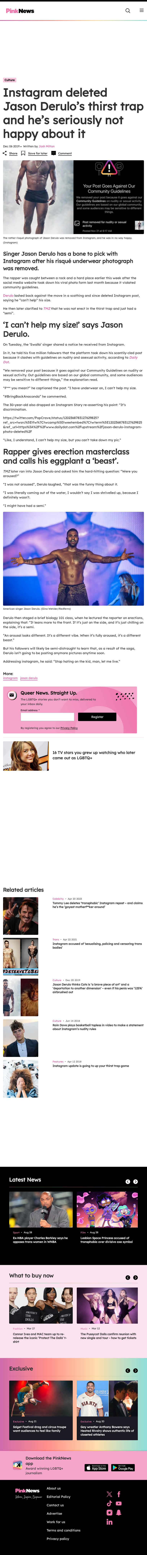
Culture (10, 80)
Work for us (56, 1522)
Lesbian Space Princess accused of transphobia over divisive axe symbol (107, 1240)
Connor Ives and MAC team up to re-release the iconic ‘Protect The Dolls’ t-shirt (40, 1338)
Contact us (55, 1505)
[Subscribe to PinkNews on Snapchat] (118, 1513)
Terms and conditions (63, 1530)
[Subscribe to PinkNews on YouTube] (118, 1504)
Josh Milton (47, 146)
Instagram (10, 678)
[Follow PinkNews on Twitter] (109, 1495)
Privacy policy (58, 1539)
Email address (35, 710)
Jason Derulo (29, 678)
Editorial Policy (58, 1497)
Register (97, 717)
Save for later (37, 153)
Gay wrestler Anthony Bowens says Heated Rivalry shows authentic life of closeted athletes (107, 1430)
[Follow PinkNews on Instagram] (109, 1513)
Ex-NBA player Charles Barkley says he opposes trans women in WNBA (40, 1240)
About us (54, 1488)
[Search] (128, 10)
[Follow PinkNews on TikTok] (109, 1504)
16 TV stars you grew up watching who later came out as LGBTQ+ (94, 755)
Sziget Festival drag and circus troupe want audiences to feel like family (39, 1429)
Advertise (54, 1513)
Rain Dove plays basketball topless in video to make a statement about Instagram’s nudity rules (98, 1027)
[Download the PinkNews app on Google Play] (123, 1467)
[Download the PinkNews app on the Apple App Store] (96, 1467)
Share (13, 153)
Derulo (8, 295)
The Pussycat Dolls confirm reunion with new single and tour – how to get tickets (108, 1336)
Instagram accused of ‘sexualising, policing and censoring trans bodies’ (97, 945)
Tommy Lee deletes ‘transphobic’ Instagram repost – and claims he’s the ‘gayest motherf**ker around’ (98, 905)
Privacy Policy (69, 727)
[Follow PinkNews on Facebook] (119, 1495)
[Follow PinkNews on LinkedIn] (109, 1522)
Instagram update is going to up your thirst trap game (91, 1066)
